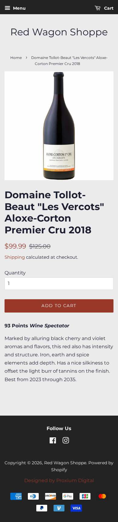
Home (16, 57)
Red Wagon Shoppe (59, 32)
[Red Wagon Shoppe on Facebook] (52, 441)
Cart (108, 8)
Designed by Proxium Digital (59, 480)
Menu (19, 8)
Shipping (15, 257)
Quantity (15, 273)
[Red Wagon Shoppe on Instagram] (65, 441)
